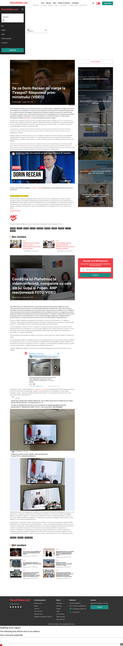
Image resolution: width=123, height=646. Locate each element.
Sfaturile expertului (73, 5)
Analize (48, 3)
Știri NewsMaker (27, 250)
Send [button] (1, 645)
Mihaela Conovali (16, 297)
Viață (13, 274)
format (32, 228)
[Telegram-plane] (20, 607)
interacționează (40, 228)
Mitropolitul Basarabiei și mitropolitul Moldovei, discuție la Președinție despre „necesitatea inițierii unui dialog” (65, 553)
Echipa (36, 606)
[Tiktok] (18, 607)
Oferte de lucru (38, 611)
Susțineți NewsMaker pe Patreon (43, 616)
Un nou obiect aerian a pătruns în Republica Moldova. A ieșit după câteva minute (32, 564)
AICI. (29, 515)
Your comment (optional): (11, 635)
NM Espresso (36, 5)
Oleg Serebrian (47, 228)
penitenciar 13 (20, 537)
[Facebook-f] (10, 607)
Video (54, 3)
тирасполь (13, 230)
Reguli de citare (38, 614)
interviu (31, 118)
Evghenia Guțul (13, 537)
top (68, 228)
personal (54, 228)
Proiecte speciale (64, 3)
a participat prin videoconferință (41, 389)
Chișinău (13, 228)
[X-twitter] (13, 607)
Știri (42, 3)
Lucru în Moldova (63, 5)
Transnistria (43, 5)
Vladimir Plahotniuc (28, 537)
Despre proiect (38, 603)
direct (19, 228)
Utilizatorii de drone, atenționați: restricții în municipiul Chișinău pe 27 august (64, 564)
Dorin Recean (26, 228)
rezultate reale (61, 228)
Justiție (56, 5)
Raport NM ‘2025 (83, 5)
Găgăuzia (50, 5)
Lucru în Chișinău (95, 61)
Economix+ (75, 3)
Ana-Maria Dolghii (16, 102)
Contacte (36, 608)
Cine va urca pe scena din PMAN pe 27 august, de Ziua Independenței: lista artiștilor (32, 553)
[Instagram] (15, 607)
